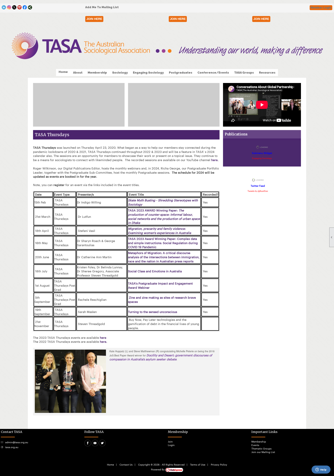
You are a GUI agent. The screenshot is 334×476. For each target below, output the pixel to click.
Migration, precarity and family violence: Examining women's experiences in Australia (159, 230)
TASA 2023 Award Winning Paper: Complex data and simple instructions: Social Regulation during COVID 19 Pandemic (163, 242)
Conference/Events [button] (213, 72)
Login (171, 445)
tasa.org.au (11, 447)
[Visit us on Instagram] (9, 7)
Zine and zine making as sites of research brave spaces (162, 299)
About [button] (77, 72)
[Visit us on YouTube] (19, 7)
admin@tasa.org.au (16, 442)
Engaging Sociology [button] (148, 72)
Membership (258, 441)
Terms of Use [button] (197, 464)
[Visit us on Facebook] (25, 7)
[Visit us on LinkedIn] (4, 7)
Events (255, 445)
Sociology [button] (120, 72)
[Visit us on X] (14, 7)
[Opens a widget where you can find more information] (321, 470)
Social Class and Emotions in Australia (155, 271)
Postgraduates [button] (180, 72)
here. (215, 160)
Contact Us (126, 464)
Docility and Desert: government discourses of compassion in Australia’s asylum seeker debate (160, 357)
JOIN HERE (94, 19)
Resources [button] (267, 72)
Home (63, 72)
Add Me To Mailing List (102, 7)
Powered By (158, 469)
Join (170, 441)
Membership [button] (97, 72)
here (103, 337)
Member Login (321, 7)
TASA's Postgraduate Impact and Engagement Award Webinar (160, 285)
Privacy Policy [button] (219, 464)
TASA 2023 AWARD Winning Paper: (164, 216)
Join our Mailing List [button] (263, 452)
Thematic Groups (261, 448)
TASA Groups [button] (244, 72)
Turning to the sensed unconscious (152, 311)
